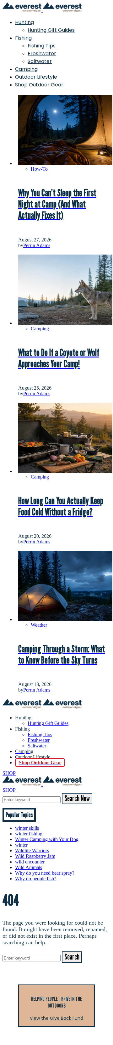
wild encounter (30, 861)
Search (71, 957)
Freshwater (42, 53)
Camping (26, 69)
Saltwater (40, 61)
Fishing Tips (42, 45)
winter (21, 845)
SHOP (9, 773)
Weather (39, 625)
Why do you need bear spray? (44, 873)
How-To (39, 169)
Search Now (77, 798)
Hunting (24, 22)
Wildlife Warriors (32, 850)
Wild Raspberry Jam (35, 856)
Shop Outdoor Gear (39, 84)
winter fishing (28, 833)
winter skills (27, 828)
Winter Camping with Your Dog (46, 839)
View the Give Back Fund (56, 1018)
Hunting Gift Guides (51, 30)
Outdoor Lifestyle (36, 76)
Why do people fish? (35, 878)
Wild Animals (28, 867)
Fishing (23, 37)
